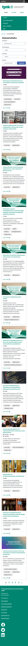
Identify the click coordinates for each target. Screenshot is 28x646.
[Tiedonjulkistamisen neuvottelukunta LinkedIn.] (3, 635)
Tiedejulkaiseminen (16, 231)
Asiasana (4, 40)
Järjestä (4, 60)
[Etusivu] (14, 6)
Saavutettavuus (5, 615)
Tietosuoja (4, 612)
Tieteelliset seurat (8, 408)
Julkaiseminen (7, 104)
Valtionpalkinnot (8, 20)
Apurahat (5, 23)
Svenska (13, 12)
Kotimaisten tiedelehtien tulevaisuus (12, 365)
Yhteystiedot (4, 601)
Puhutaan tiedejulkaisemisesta (11, 319)
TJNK (4, 29)
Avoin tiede (17, 99)
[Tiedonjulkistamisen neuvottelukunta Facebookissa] (3, 624)
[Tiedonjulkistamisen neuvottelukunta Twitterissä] (3, 630)
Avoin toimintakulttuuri (9, 102)
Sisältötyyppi (5, 47)
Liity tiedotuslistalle (6, 604)
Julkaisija (4, 53)
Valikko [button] (3, 1)
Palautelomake (5, 618)
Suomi (6, 12)
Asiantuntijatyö (7, 99)
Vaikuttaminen (7, 26)
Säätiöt (14, 228)
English (22, 12)
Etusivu (5, 17)
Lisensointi (4, 609)
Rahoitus (6, 231)
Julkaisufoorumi (8, 574)
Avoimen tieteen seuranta (10, 569)
